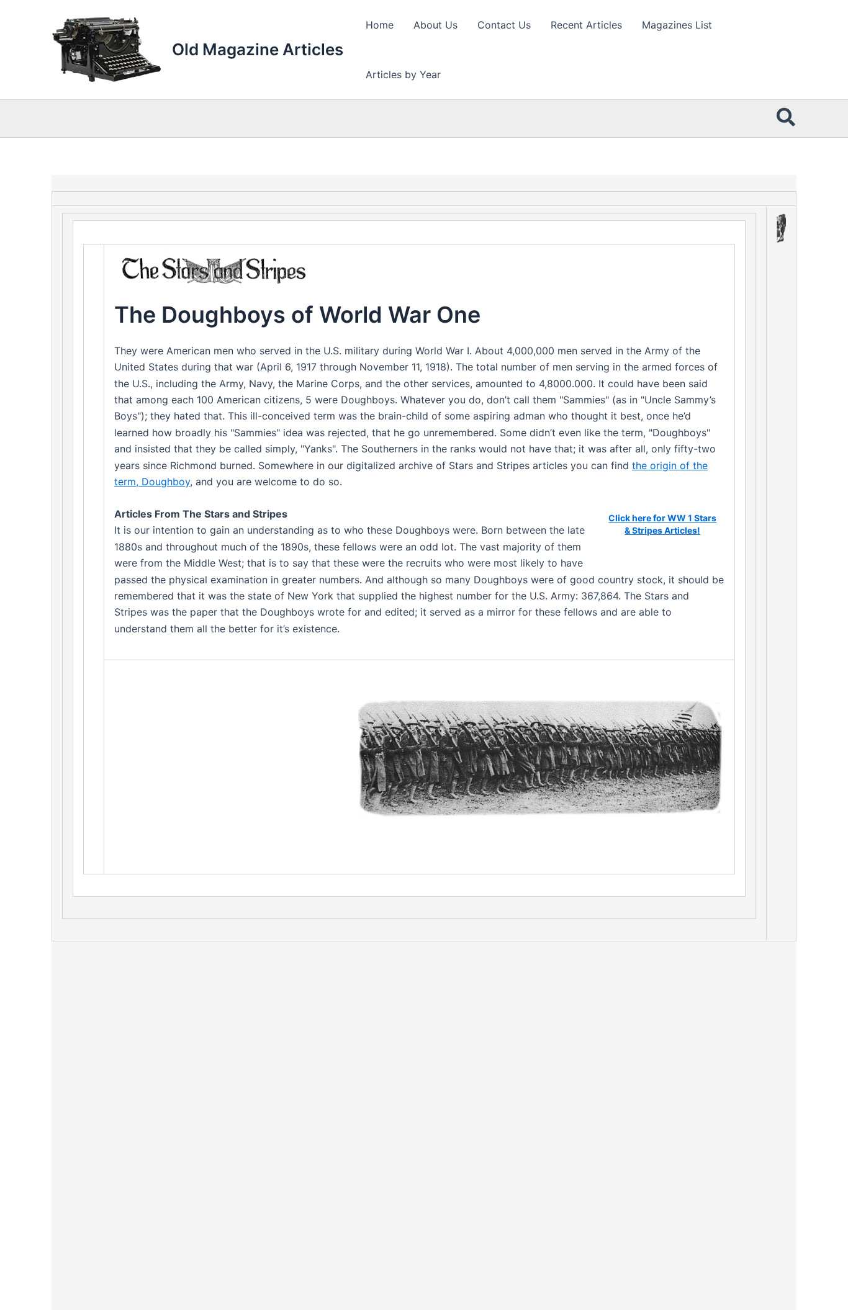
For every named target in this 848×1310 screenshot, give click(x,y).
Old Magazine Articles (257, 49)
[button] (786, 118)
